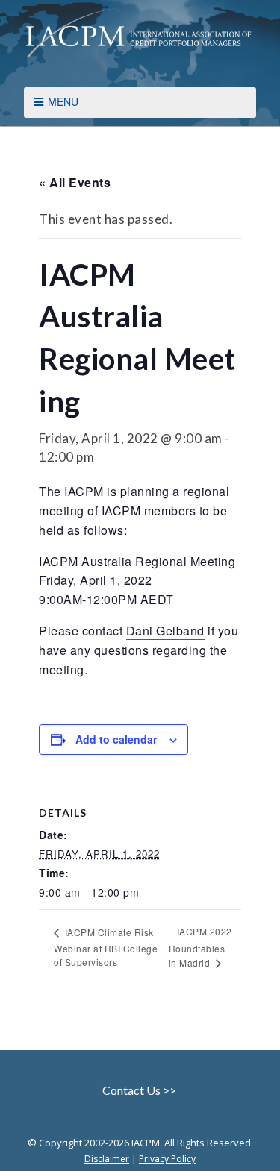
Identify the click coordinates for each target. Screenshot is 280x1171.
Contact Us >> (140, 1090)
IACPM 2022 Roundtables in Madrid (200, 947)
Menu (63, 101)
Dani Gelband (165, 630)
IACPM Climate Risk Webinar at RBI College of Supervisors (106, 947)
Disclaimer (106, 1158)
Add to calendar (116, 739)
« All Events (75, 182)
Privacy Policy (167, 1158)
